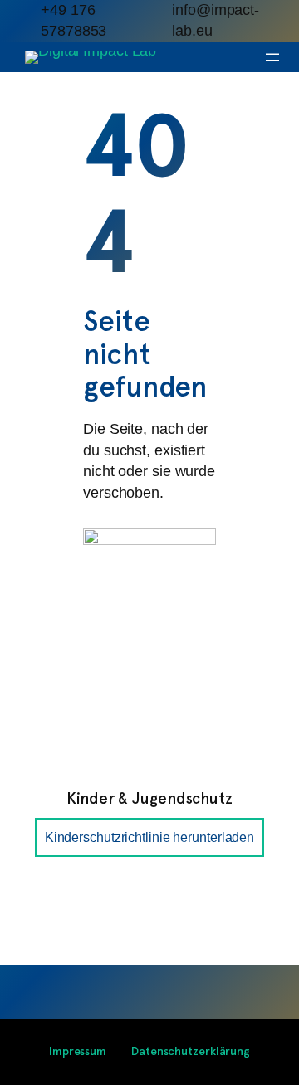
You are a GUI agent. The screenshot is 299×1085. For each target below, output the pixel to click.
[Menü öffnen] (272, 57)
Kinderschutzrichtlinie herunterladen (149, 837)
